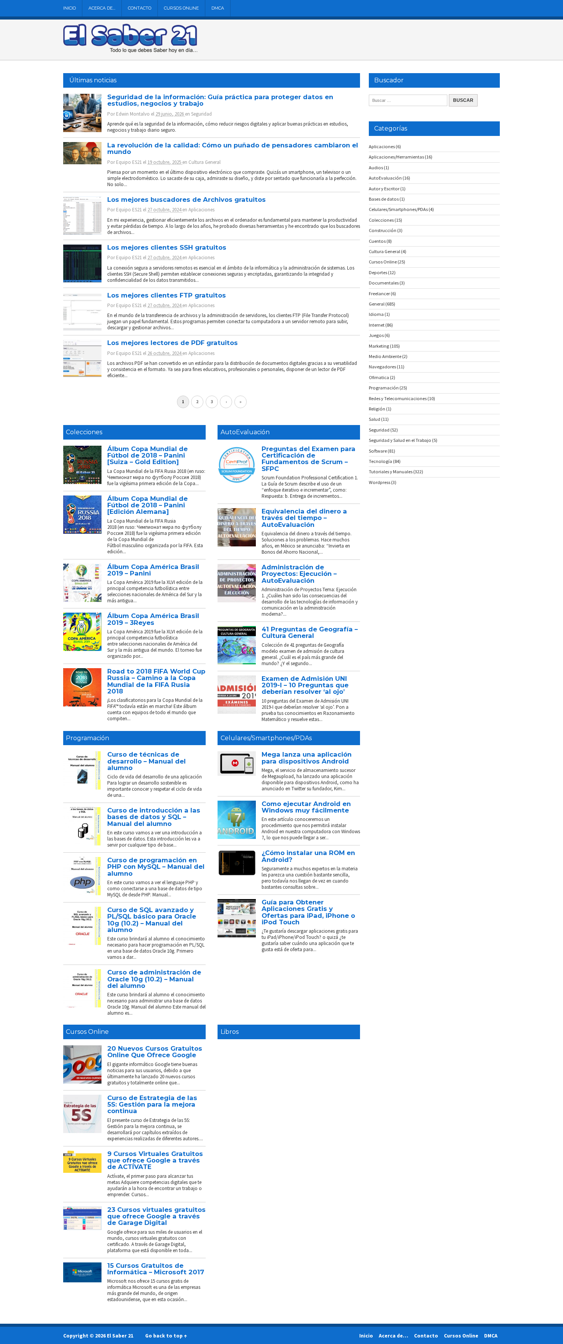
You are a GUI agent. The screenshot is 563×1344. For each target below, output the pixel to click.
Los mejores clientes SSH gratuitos (166, 247)
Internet (377, 325)
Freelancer (379, 293)
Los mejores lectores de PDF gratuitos (172, 343)
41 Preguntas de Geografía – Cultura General (310, 632)
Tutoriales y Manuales (390, 471)
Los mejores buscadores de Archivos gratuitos (186, 199)
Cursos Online (181, 8)
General (377, 304)
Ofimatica (379, 377)
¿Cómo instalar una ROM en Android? (308, 856)
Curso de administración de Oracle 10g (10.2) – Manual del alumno (154, 978)
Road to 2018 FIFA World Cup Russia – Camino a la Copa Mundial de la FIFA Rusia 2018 (156, 681)
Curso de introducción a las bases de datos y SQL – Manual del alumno (153, 816)
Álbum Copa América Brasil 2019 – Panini (153, 570)
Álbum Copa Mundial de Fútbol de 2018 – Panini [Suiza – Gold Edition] (147, 455)
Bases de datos (384, 199)
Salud (374, 419)
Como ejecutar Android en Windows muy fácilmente (306, 807)
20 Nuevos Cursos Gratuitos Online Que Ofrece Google (154, 1052)
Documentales (384, 283)
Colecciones (84, 432)
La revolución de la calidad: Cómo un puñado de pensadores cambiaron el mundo (232, 148)
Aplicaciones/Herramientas (396, 157)
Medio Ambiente (385, 356)
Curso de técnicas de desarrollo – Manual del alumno (146, 761)
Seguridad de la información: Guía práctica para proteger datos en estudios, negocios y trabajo (220, 100)
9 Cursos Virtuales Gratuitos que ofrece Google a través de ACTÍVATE (155, 1160)
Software (378, 451)
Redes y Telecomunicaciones (398, 398)
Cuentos (377, 241)
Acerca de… (101, 8)
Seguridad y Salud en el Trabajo (400, 440)
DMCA (217, 8)
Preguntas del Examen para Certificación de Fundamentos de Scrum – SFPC (308, 459)
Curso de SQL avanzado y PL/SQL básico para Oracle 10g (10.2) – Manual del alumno (151, 920)
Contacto (139, 8)
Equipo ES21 (129, 162)
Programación (87, 738)
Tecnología (380, 461)
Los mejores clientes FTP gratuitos (166, 295)
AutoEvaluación (245, 432)
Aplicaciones (201, 209)
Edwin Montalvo (133, 114)
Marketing (379, 346)
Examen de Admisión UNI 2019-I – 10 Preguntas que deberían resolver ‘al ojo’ (305, 685)
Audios (376, 167)
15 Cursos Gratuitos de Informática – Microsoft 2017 (155, 1269)
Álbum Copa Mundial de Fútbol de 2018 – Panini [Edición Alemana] (147, 505)
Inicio (69, 8)
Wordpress (379, 482)
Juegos (376, 335)
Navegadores (382, 367)
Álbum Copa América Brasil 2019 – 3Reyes (153, 619)
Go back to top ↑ (166, 1335)
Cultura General (204, 162)
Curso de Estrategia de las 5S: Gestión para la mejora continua (152, 1104)
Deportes (378, 272)
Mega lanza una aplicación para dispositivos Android (307, 757)
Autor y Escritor (384, 188)
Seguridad (201, 114)
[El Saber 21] (130, 51)
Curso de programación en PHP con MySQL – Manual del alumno (156, 866)
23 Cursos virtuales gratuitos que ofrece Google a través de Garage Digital (156, 1216)
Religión (377, 409)
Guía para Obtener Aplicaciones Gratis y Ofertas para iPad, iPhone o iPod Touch (308, 912)
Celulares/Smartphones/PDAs (266, 738)
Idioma (376, 314)
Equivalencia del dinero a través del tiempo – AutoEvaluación (304, 517)
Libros (230, 1031)
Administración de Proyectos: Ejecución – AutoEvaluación (299, 573)
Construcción (382, 230)
